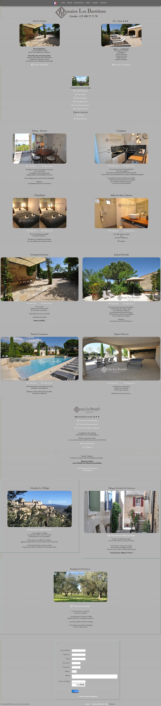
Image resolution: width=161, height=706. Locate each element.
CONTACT (103, 3)
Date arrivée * (66, 663)
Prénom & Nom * (65, 650)
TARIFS (88, 3)
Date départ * (66, 667)
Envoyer (75, 691)
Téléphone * (66, 655)
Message (67, 676)
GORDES (95, 3)
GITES (63, 3)
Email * (68, 659)
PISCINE (69, 3)
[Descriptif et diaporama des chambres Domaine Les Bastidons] (26, 230)
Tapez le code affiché (64, 681)
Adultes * (67, 671)
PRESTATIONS (79, 3)
